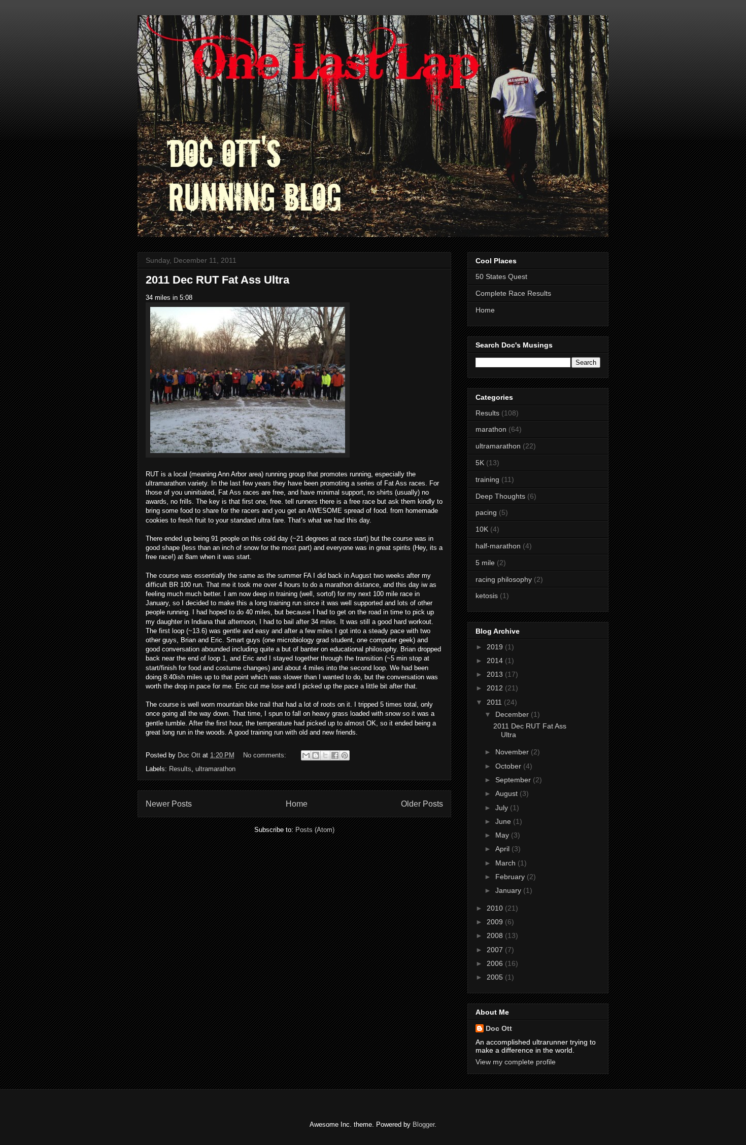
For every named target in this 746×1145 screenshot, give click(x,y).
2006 (496, 963)
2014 (496, 660)
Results (180, 769)
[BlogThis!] (316, 755)
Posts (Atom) (314, 830)
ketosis (487, 596)
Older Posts (422, 804)
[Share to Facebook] (335, 755)
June (504, 821)
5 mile (485, 563)
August (507, 793)
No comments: (265, 755)
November (513, 752)
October (509, 766)
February (511, 877)
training (487, 479)
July (502, 808)
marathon (491, 429)
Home (297, 804)
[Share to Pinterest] (345, 755)
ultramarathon (215, 769)
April (503, 849)
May (503, 835)
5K (480, 463)
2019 (496, 647)
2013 (496, 674)
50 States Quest (501, 276)
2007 (496, 950)
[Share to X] (325, 755)
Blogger (423, 1124)
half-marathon (498, 546)
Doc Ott (499, 1028)
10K (482, 529)
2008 (496, 935)
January (509, 890)
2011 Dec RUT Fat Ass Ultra (217, 279)
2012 (496, 688)
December (513, 714)
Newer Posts (169, 804)
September (514, 780)
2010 (496, 908)
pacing (486, 512)
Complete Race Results (513, 293)
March (506, 863)
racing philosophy (504, 579)
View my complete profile (516, 1062)
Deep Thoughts (500, 496)
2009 (496, 922)
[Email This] (306, 755)
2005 (496, 977)
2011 (495, 702)
